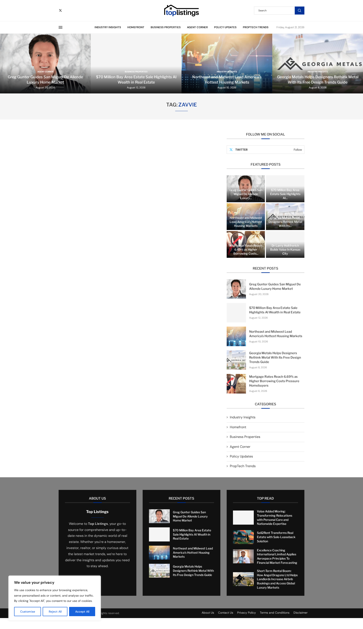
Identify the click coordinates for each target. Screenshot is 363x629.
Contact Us (225, 612)
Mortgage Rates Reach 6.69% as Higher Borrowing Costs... (246, 249)
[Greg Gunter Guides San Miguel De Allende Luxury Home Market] (45, 63)
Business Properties (166, 27)
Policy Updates (225, 27)
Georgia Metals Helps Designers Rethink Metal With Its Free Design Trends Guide (275, 357)
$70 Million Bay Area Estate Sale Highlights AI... (285, 194)
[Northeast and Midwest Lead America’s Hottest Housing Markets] (227, 63)
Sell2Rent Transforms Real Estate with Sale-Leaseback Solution (276, 537)
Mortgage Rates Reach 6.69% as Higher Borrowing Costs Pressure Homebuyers (274, 381)
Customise (27, 611)
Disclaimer (300, 612)
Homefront (135, 27)
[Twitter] (60, 10)
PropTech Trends (255, 27)
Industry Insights (108, 27)
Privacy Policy (246, 612)
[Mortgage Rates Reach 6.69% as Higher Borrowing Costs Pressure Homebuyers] (236, 383)
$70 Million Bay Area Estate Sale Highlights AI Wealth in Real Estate (192, 534)
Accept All (82, 611)
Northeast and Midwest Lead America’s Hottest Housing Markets (246, 221)
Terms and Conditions (274, 612)
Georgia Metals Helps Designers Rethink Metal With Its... (285, 221)
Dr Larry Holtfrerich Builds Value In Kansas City (285, 249)
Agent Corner (197, 27)
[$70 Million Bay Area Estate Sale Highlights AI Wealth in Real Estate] (136, 63)
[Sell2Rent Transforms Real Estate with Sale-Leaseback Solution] (243, 537)
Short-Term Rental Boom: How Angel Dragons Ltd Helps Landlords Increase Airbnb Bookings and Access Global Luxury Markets (277, 579)
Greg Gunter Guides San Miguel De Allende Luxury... (245, 194)
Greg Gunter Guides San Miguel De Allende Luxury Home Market (190, 516)
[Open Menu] (60, 27)
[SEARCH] (299, 11)
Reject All (55, 611)
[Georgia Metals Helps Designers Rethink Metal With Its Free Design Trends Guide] (317, 63)
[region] (54, 598)
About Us (208, 612)
